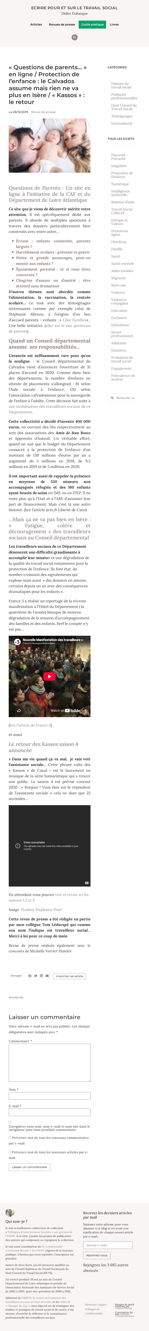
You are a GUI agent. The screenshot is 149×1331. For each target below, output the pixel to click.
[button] (75, 37)
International (121, 123)
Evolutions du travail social (122, 359)
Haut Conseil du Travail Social (124, 107)
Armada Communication (124, 1315)
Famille (116, 249)
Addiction (118, 343)
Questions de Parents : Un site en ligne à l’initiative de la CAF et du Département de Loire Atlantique (49, 194)
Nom (13, 1089)
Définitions (120, 325)
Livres (114, 24)
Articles (36, 24)
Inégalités (119, 166)
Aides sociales (122, 271)
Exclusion (119, 318)
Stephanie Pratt (49, 909)
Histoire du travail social (121, 85)
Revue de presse (43, 112)
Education (119, 310)
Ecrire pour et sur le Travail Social (74, 8)
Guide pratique (92, 24)
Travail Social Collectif (121, 211)
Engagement (121, 368)
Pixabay (27, 909)
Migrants (118, 278)
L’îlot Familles (74, 320)
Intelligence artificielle (120, 193)
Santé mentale (122, 263)
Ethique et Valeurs (119, 222)
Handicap (118, 242)
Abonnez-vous (96, 1255)
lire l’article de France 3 (30, 725)
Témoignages (121, 116)
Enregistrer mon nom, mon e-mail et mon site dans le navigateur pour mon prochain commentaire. (49, 1128)
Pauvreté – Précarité (119, 157)
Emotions (118, 350)
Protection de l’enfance (122, 175)
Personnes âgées (119, 233)
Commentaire (20, 1041)
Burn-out (118, 285)
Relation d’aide (122, 202)
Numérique (120, 184)
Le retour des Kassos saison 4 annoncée (43, 747)
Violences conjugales (119, 301)
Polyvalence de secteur (123, 377)
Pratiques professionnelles (124, 96)
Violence (118, 292)
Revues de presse (62, 24)
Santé (115, 256)
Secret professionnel (122, 334)
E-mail (15, 1106)
